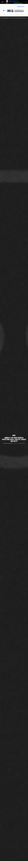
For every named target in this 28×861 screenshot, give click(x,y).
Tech (14, 435)
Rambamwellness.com (8, 443)
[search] (26, 2)
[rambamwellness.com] (14, 1)
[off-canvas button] (2, 2)
